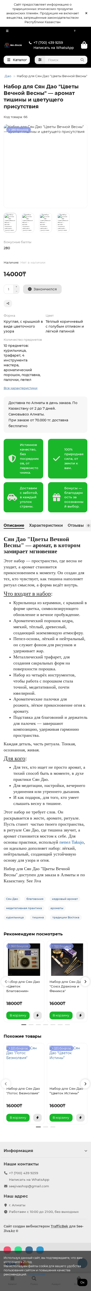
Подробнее (36, 1274)
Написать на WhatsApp (53, 48)
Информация (18, 1150)
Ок (82, 1282)
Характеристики (46, 525)
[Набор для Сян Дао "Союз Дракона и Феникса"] (67, 959)
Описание (14, 525)
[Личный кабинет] (83, 31)
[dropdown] (7, 31)
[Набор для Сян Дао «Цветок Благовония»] (24, 959)
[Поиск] (82, 60)
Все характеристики (20, 388)
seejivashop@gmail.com (29, 1186)
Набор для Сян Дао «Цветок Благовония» (23, 986)
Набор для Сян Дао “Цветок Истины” (66, 1091)
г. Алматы (17, 1205)
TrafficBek (59, 1226)
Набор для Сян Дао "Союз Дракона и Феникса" (66, 986)
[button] (5, 981)
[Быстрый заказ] (37, 1015)
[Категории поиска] (40, 60)
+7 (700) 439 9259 (48, 43)
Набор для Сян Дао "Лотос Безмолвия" (23, 1091)
